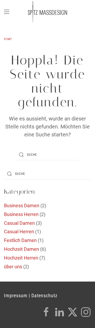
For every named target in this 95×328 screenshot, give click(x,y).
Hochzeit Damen (21, 249)
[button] (6, 12)
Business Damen (21, 205)
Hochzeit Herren (21, 258)
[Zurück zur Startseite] (47, 12)
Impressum (15, 295)
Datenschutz (44, 295)
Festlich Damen (20, 240)
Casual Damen (19, 223)
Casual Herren (19, 231)
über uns (13, 266)
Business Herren (21, 214)
